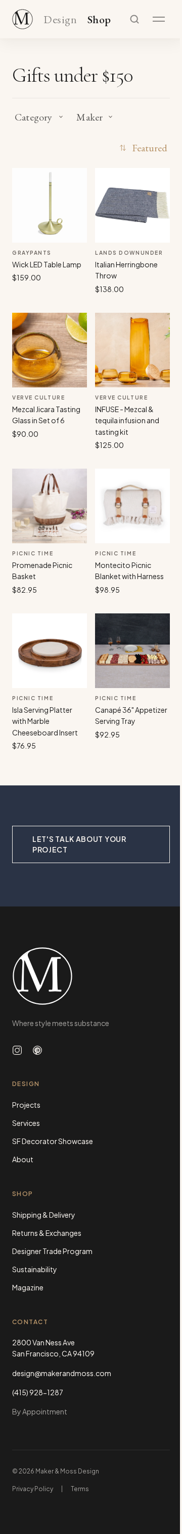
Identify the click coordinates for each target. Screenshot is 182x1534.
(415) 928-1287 (37, 1392)
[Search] (134, 19)
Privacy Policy (32, 1489)
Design (60, 20)
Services (26, 1122)
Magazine (27, 1287)
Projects (26, 1104)
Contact (30, 1322)
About (22, 1159)
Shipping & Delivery (43, 1214)
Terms (80, 1489)
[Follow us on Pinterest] (37, 1050)
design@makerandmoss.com (61, 1373)
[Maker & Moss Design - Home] (91, 976)
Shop (99, 20)
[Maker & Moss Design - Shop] (22, 19)
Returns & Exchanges (46, 1232)
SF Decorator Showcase (52, 1141)
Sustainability (34, 1269)
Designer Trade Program (52, 1251)
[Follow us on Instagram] (17, 1050)
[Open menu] (159, 19)
